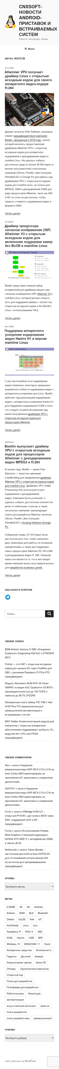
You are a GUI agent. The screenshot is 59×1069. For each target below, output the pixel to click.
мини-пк (44, 1005)
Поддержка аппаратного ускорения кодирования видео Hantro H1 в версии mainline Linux (26, 336)
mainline (14, 485)
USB (31, 937)
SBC (40, 931)
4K (21, 907)
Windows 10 (13, 944)
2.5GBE (11, 907)
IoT (40, 919)
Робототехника (15, 993)
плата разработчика (18, 1018)
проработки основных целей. (26, 567)
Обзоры (11, 968)
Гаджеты (12, 956)
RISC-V (29, 931)
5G (28, 907)
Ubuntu (20, 937)
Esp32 (22, 919)
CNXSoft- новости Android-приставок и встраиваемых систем (38, 20)
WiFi (40, 937)
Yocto (47, 944)
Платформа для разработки (22, 987)
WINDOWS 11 (32, 944)
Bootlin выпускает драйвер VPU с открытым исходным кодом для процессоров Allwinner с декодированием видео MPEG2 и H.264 (28, 454)
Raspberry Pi (14, 931)
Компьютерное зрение (19, 962)
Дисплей (25, 956)
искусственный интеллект (21, 1005)
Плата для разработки (19, 981)
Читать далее (12, 213)
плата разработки (17, 1012)
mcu (35, 925)
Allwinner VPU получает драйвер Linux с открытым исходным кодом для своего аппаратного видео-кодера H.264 (28, 79)
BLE (31, 913)
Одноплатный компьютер (34, 968)
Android (38, 907)
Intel (32, 919)
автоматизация (15, 999)
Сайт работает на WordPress (20, 1061)
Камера (39, 956)
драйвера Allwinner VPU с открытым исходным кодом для (29, 481)
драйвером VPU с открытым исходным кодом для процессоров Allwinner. (26, 418)
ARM (22, 913)
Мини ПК (41, 962)
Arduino (11, 913)
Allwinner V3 (44, 293)
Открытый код (15, 974)
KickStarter (13, 925)
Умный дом (34, 993)
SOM (9, 937)
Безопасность (44, 950)
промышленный (42, 1018)
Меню (31, 48)
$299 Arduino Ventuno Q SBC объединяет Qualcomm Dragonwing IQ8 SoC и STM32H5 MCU (29, 653)
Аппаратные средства (19, 950)
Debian (10, 919)
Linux (22, 485)
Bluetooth (43, 913)
